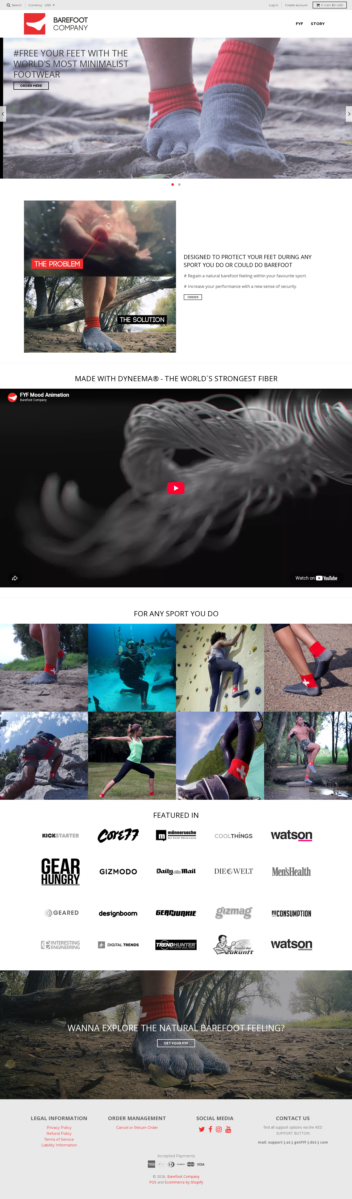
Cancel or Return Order (137, 1127)
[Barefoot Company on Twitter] (202, 1129)
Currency (35, 5)
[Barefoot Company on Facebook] (210, 1129)
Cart (332, 5)
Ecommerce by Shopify (184, 1182)
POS (152, 1182)
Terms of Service (59, 1139)
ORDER (192, 297)
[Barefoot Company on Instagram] (219, 1129)
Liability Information (59, 1145)
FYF (299, 23)
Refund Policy (59, 1133)
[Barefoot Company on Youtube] (228, 1129)
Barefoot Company (183, 1176)
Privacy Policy (59, 1127)
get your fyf (176, 1043)
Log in (273, 5)
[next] (349, 114)
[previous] (3, 114)
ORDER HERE (28, 86)
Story (318, 23)
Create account (296, 5)
